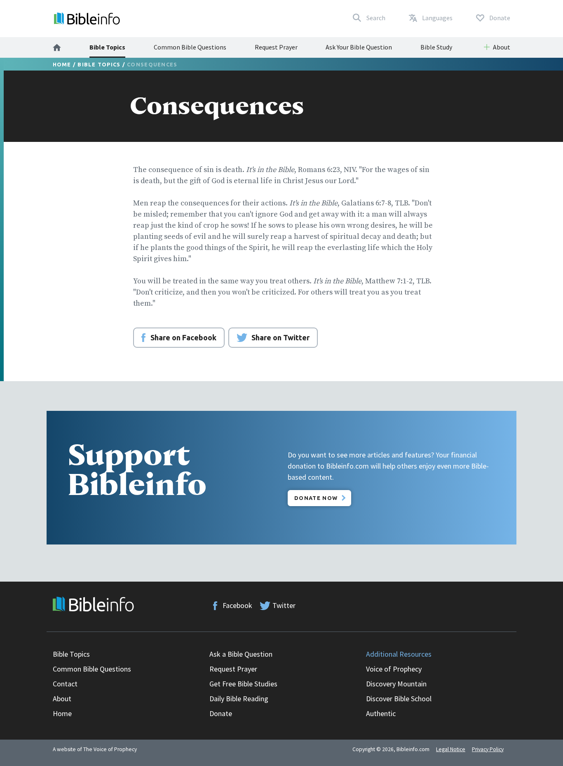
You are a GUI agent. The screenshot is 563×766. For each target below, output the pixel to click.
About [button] (501, 47)
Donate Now (316, 498)
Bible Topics (107, 47)
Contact (65, 683)
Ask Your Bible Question (359, 47)
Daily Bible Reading (238, 698)
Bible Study (436, 47)
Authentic (381, 713)
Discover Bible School (399, 698)
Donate (220, 713)
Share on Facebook (183, 337)
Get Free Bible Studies (243, 683)
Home (62, 64)
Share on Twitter (280, 337)
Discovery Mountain (396, 683)
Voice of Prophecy (394, 669)
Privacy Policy (488, 749)
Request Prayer (276, 47)
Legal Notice (450, 749)
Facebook (237, 605)
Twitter (284, 605)
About (62, 698)
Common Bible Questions (190, 47)
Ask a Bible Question (240, 654)
